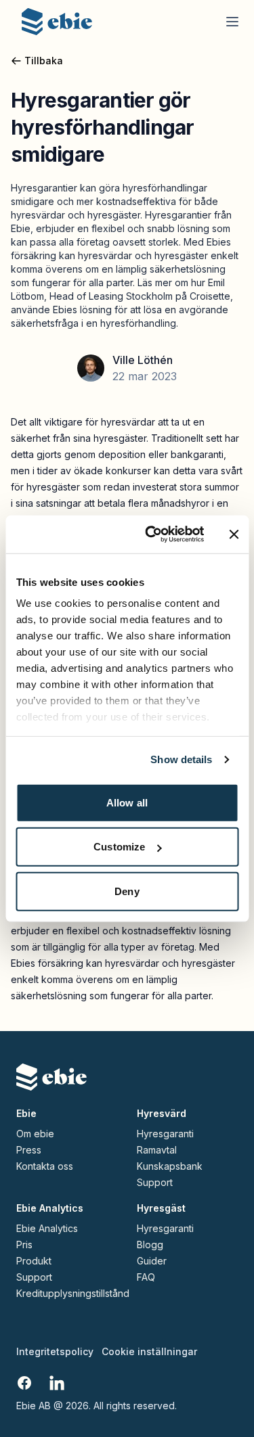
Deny (126, 890)
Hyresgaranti (165, 1133)
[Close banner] (233, 534)
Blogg (150, 1244)
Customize (119, 846)
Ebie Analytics (47, 1228)
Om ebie (35, 1133)
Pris (24, 1244)
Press (28, 1150)
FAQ (146, 1277)
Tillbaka (43, 60)
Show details (181, 759)
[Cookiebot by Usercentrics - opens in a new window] (151, 534)
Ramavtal (157, 1150)
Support (155, 1182)
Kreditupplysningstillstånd (64, 1293)
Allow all (127, 802)
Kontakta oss (44, 1166)
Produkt (33, 1261)
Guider (152, 1261)
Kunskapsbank (170, 1166)
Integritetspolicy (54, 1351)
